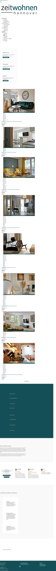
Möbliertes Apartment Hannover (25, 564)
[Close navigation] (0, 42)
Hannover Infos (6, 29)
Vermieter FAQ (6, 26)
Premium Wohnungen (7, 21)
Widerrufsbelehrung (42, 565)
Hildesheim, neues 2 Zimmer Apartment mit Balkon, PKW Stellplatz (10, 189)
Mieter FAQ (5, 22)
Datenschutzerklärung (43, 564)
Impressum (41, 563)
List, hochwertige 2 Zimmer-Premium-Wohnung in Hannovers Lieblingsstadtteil (12, 374)
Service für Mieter (4, 18)
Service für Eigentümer (5, 23)
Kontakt (41, 562)
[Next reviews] (52, 473)
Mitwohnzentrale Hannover (24, 562)
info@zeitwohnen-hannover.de (4, 568)
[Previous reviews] (14, 473)
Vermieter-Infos (6, 25)
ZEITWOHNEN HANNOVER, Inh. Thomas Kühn (7, 471)
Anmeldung (5, 19)
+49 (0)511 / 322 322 (3, 567)
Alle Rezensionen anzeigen (6, 475)
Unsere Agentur (4, 27)
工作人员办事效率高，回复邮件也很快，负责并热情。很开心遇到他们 (46, 473)
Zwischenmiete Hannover (24, 563)
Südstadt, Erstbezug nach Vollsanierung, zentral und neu (9, 337)
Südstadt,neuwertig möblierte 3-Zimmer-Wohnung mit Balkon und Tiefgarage (12, 121)
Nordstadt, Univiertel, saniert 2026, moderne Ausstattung (9, 152)
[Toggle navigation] (0, 0)
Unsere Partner (6, 30)
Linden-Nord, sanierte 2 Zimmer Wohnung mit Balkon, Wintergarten (10, 227)
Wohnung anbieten (6, 24)
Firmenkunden (6, 20)
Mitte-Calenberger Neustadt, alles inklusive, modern (8, 267)
